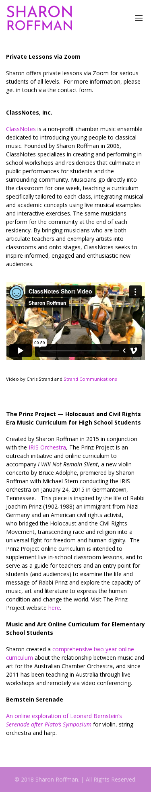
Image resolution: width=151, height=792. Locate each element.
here (54, 607)
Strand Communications (90, 379)
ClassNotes (21, 129)
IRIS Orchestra (47, 447)
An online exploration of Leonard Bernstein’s (64, 720)
